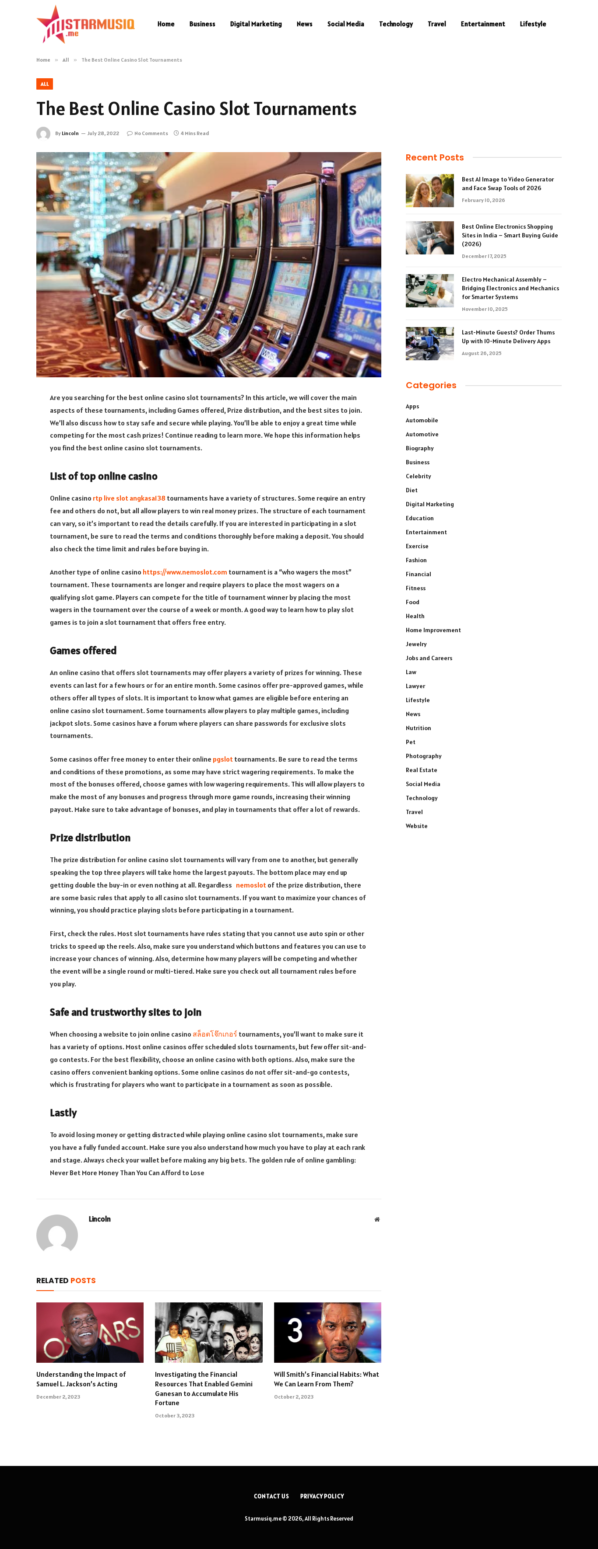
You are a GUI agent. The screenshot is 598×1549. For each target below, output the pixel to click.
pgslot (223, 759)
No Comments (151, 133)
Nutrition (418, 728)
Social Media (345, 24)
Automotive (422, 434)
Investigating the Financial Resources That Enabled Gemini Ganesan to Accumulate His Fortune (204, 1388)
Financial (418, 574)
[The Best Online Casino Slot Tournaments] (208, 264)
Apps (412, 406)
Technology (396, 24)
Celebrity (418, 476)
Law (411, 672)
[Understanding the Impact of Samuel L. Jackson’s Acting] (90, 1332)
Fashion (416, 560)
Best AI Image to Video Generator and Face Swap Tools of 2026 (508, 183)
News (305, 24)
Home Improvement (433, 630)
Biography (420, 448)
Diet (412, 490)
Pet (410, 742)
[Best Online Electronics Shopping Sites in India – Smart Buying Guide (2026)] (430, 237)
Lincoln (70, 133)
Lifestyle (533, 24)
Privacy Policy (322, 1496)
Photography (424, 756)
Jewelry (416, 644)
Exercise (417, 546)
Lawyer (415, 686)
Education (420, 518)
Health (415, 616)
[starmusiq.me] (85, 24)
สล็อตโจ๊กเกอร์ (215, 1034)
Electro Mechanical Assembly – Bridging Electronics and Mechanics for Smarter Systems (510, 288)
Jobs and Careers (429, 658)
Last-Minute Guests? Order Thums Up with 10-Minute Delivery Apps (508, 336)
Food (412, 602)
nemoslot (251, 885)
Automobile (422, 420)
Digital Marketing (256, 24)
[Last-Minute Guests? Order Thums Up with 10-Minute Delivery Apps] (430, 343)
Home (166, 24)
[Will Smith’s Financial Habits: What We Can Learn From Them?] (327, 1332)
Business (202, 24)
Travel (437, 24)
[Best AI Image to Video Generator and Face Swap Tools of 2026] (430, 190)
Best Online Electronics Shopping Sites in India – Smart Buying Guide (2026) (510, 235)
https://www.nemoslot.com (185, 571)
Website (417, 826)
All (45, 83)
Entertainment (483, 24)
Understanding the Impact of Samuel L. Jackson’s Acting (81, 1379)
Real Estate (421, 770)
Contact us (271, 1496)
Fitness (416, 588)
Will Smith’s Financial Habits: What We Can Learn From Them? (326, 1379)
